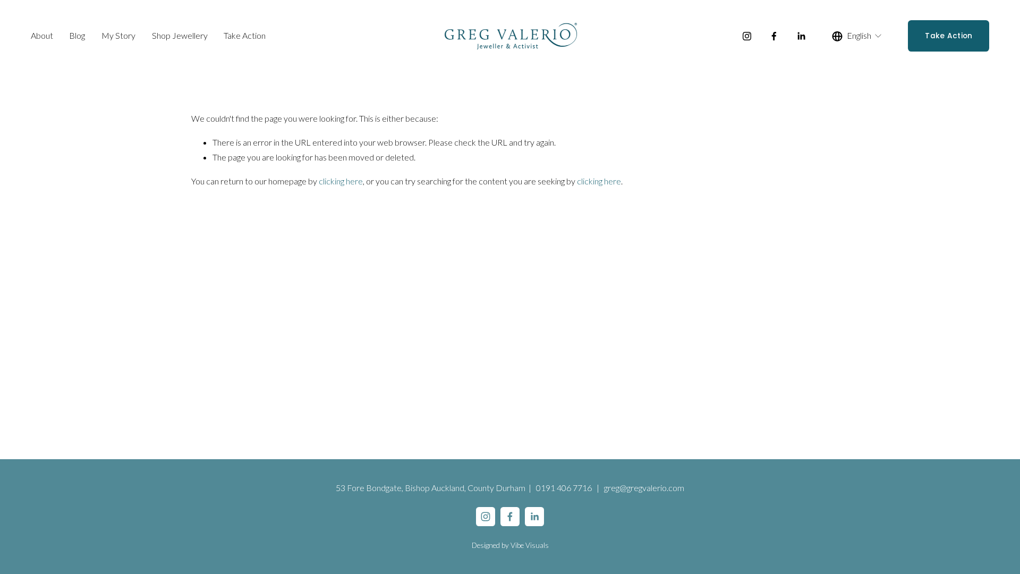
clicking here (341, 181)
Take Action (245, 35)
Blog (77, 35)
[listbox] (857, 36)
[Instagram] (747, 36)
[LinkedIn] (801, 36)
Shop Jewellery (180, 35)
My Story (118, 35)
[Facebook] (774, 36)
